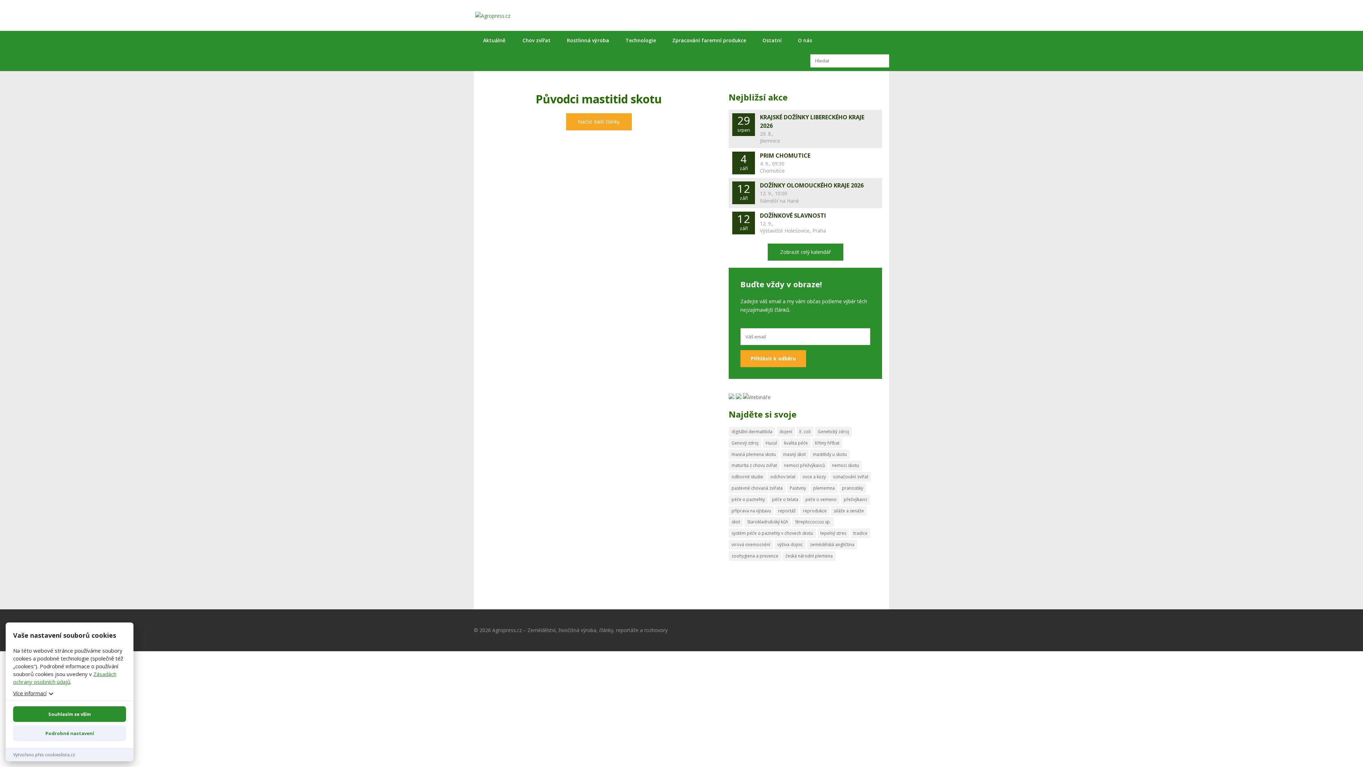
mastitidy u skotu (830, 454)
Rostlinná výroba (588, 40)
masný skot (794, 454)
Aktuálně (494, 40)
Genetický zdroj (833, 432)
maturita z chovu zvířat (754, 465)
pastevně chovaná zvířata (757, 488)
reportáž (787, 511)
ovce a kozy (814, 477)
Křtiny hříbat (827, 443)
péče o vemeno (821, 499)
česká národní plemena (809, 556)
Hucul (771, 443)
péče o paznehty (748, 499)
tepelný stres (833, 533)
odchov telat (782, 477)
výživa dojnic (790, 545)
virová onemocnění (751, 545)
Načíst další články (599, 121)
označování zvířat (850, 477)
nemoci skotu (845, 465)
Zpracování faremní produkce (709, 40)
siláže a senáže (849, 511)
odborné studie (747, 477)
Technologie (640, 40)
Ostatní (772, 40)
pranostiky (852, 488)
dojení (785, 432)
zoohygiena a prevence (755, 556)
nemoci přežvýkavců (804, 465)
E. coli (805, 432)
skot (736, 522)
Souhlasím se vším (69, 714)
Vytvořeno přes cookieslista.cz (44, 755)
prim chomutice (785, 155)
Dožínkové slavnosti (793, 215)
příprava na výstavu (751, 511)
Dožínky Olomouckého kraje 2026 (812, 185)
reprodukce (815, 511)
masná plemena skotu (754, 454)
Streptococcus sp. (813, 522)
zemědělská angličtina (832, 545)
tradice (860, 533)
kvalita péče (796, 443)
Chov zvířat (536, 40)
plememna (824, 488)
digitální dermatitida (752, 432)
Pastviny (798, 488)
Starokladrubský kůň (767, 522)
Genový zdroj (745, 443)
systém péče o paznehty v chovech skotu (772, 533)
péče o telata (785, 499)
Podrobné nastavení (69, 733)
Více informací (29, 693)
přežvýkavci (855, 499)
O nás (805, 40)
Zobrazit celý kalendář (805, 252)
